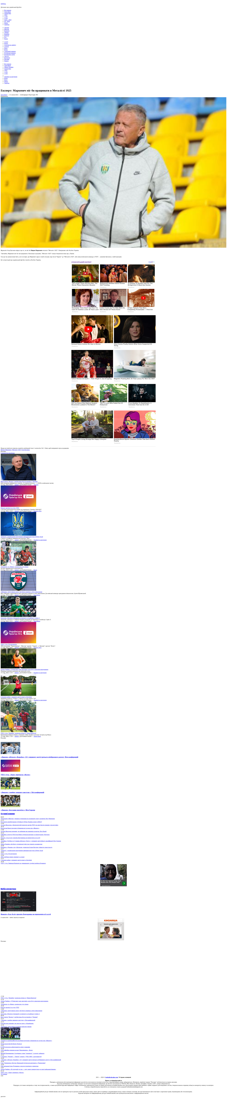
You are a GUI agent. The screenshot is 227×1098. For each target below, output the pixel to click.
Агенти (6, 46)
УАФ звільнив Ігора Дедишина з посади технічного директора (19, 1066)
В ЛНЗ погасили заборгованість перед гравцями (15, 1047)
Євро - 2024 (7, 20)
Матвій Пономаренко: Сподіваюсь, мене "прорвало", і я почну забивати (22, 1053)
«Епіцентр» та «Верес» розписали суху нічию (14, 567)
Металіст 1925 (16, 450)
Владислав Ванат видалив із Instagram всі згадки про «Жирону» (20, 828)
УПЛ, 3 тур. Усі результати (9, 644)
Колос (6, 39)
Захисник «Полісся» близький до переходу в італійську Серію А (20, 618)
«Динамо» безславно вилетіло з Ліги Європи (18, 810)
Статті (6, 42)
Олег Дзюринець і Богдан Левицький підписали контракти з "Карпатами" (23, 1063)
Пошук (6, 61)
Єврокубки (7, 13)
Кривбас (6, 34)
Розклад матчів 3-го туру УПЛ (10, 508)
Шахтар (6, 29)
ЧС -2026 (7, 21)
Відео (6, 50)
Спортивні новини (10, 51)
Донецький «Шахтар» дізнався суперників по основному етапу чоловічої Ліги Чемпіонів (28, 818)
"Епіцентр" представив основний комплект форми (16, 1026)
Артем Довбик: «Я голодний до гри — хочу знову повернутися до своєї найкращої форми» (28, 1069)
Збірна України (8, 67)
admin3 (17, 484)
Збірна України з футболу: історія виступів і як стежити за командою (21, 844)
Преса (6, 23)
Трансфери (7, 12)
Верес (35, 570)
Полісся (6, 35)
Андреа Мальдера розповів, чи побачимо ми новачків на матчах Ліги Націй (23, 831)
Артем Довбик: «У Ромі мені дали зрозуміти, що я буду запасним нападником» (24, 669)
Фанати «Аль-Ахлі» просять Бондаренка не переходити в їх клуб (20, 838)
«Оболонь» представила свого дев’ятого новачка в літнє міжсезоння (21, 592)
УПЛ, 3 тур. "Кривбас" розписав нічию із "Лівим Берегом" (18, 733)
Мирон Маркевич (6, 450)
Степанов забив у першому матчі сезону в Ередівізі (16, 697)
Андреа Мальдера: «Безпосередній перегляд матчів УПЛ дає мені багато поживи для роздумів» (29, 825)
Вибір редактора (8, 889)
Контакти (7, 57)
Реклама (6, 59)
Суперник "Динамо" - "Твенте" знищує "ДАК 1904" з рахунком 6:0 (21, 1056)
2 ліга (6, 18)
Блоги (6, 43)
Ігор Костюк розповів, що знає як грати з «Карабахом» (17, 1023)
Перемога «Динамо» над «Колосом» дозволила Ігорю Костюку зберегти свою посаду (26, 847)
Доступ (6, 56)
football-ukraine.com (111, 1077)
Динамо (6, 27)
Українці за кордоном (10, 76)
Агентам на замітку (10, 45)
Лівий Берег (37, 736)
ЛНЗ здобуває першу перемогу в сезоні (12, 857)
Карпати (6, 31)
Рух (5, 37)
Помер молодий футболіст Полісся (11, 1044)
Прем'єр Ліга (37, 511)
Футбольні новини (10, 53)
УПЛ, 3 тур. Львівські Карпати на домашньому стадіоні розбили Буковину (23, 863)
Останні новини (8, 813)
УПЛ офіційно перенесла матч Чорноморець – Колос (17, 1050)
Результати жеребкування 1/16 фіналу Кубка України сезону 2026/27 (21, 822)
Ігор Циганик (25, 450)
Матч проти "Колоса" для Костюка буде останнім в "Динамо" (19, 481)
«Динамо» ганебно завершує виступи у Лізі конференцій (22, 792)
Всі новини (7, 10)
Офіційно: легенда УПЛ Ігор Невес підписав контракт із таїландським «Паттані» (25, 834)
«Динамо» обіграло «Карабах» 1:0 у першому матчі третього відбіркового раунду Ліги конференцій (39, 757)
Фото (5, 48)
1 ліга (6, 16)
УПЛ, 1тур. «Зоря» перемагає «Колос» (15, 775)
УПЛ (5, 15)
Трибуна (6, 24)
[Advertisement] (14, 968)
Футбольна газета (9, 54)
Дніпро (6, 32)
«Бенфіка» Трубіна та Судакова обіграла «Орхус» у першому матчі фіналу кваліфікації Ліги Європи (31, 841)
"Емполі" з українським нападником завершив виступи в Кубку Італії (22, 536)
